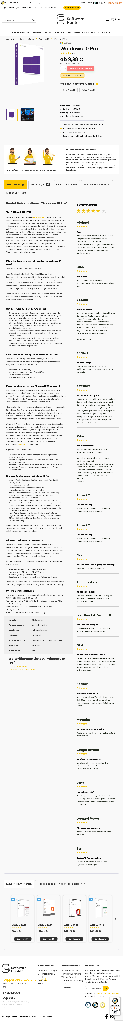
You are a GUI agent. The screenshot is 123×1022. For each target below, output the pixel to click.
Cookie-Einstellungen (48, 970)
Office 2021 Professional (72, 925)
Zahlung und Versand (71, 973)
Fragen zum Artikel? (19, 667)
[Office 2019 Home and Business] (100, 908)
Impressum (67, 987)
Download (21, 444)
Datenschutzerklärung (72, 980)
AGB (64, 983)
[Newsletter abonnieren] (106, 988)
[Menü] (119, 998)
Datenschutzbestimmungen (108, 993)
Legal (4, 7)
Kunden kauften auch (19, 883)
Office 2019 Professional (20, 925)
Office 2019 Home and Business (97, 925)
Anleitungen (14, 7)
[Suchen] (33, 20)
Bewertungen (40, 184)
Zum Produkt (22, 939)
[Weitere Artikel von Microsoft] (66, 43)
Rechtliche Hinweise (66, 184)
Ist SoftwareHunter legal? (97, 184)
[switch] (115, 1012)
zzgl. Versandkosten (74, 63)
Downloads (27, 7)
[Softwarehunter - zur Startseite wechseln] (70, 20)
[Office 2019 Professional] (22, 908)
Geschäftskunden (52, 7)
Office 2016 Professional (46, 925)
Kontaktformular (72, 7)
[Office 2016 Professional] (48, 908)
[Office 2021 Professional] (74, 908)
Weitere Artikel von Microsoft (23, 669)
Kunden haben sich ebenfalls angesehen (61, 883)
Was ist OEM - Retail (17, 192)
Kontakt (41, 983)
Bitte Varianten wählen (80, 68)
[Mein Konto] (107, 19)
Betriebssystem (38, 217)
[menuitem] (18, 20)
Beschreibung (15, 184)
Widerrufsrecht (69, 977)
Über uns (38, 7)
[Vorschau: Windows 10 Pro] (11, 115)
